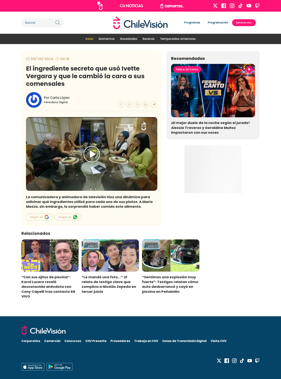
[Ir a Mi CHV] (100, 6)
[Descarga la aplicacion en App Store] (59, 367)
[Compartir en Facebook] (121, 104)
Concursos (72, 341)
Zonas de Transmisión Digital (184, 341)
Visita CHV (219, 341)
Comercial (52, 341)
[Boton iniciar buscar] (57, 22)
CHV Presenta (95, 341)
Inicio (89, 39)
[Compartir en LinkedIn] (145, 104)
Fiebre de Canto (187, 69)
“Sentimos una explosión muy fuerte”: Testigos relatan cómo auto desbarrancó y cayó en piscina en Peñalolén (170, 284)
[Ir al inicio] (140, 22)
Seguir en (36, 217)
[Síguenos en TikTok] (240, 5)
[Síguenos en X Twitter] (215, 5)
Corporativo (30, 341)
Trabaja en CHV (146, 341)
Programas (192, 22)
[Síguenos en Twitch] (257, 5)
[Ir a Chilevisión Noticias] (131, 5)
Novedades (128, 39)
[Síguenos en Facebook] (223, 5)
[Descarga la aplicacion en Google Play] (32, 367)
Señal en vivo (244, 22)
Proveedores (120, 341)
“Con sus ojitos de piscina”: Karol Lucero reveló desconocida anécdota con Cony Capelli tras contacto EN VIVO (48, 287)
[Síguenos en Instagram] (232, 5)
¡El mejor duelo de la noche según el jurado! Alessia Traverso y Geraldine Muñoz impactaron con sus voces (210, 127)
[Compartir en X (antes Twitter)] (137, 104)
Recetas (149, 39)
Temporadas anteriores (178, 39)
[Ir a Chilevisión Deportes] (172, 6)
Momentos (107, 39)
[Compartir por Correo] (154, 104)
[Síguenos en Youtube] (249, 5)
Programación (218, 22)
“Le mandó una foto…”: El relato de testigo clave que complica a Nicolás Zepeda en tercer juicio (109, 284)
